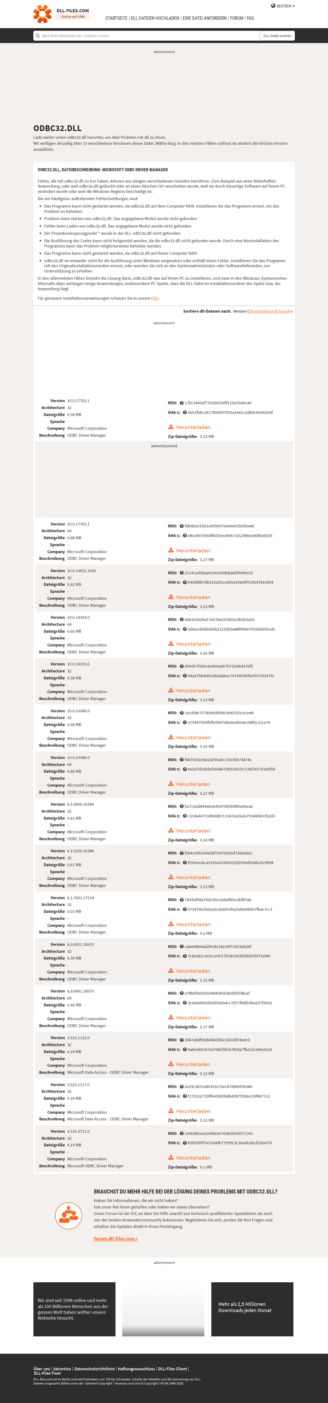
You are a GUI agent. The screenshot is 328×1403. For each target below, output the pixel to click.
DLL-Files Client (172, 1369)
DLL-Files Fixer (47, 1373)
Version (240, 311)
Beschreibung (262, 311)
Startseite (116, 18)
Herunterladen (193, 426)
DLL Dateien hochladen (155, 18)
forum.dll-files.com (114, 1238)
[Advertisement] (164, 88)
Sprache (285, 311)
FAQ (250, 18)
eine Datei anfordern (205, 18)
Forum (236, 18)
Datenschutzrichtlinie (94, 1369)
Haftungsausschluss (136, 1369)
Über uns (41, 1369)
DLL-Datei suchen (277, 35)
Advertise (62, 1369)
